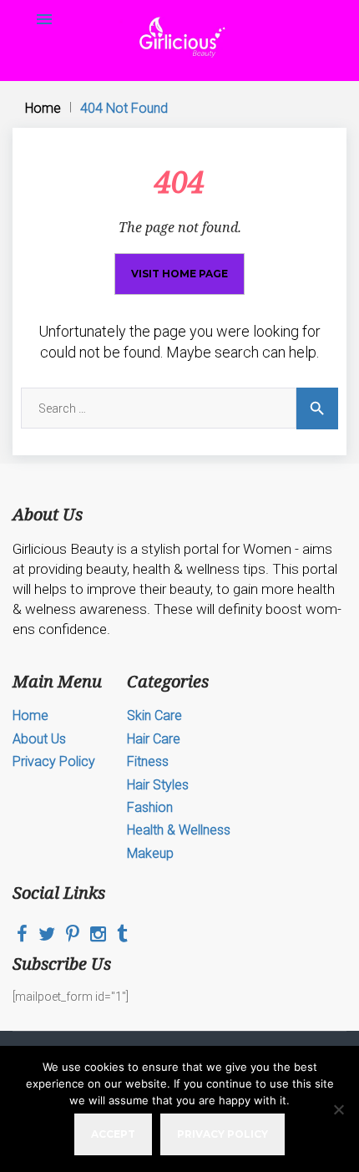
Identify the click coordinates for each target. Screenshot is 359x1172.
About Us (39, 739)
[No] (338, 1109)
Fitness (148, 761)
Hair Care (153, 739)
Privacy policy (222, 1134)
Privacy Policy (54, 761)
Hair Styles (158, 785)
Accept (113, 1134)
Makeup (150, 853)
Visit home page (179, 273)
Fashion (150, 807)
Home (43, 108)
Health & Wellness (178, 830)
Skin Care (154, 715)
